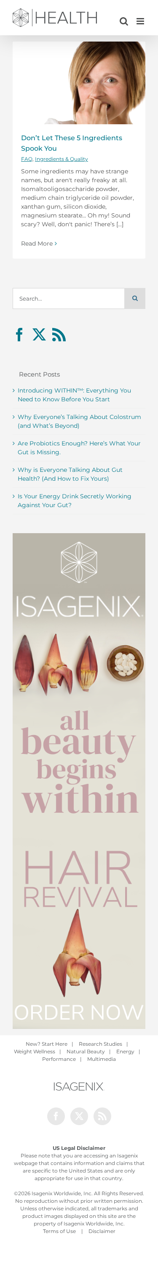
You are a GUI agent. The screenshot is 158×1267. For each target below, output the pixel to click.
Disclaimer (101, 1231)
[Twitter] (39, 334)
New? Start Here (46, 1044)
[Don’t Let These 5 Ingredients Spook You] (79, 83)
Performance (59, 1059)
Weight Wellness (34, 1051)
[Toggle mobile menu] (141, 21)
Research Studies (100, 1044)
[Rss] (59, 334)
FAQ (26, 159)
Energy (125, 1051)
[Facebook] (19, 334)
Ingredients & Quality (61, 159)
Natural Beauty (86, 1051)
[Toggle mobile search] (124, 21)
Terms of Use (59, 1231)
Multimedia (101, 1059)
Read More (37, 243)
